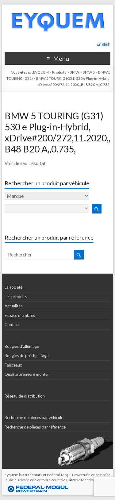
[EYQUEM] (57, 7)
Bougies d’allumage (22, 346)
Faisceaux (13, 365)
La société (13, 287)
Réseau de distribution (25, 396)
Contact (12, 324)
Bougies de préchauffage (26, 355)
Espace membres (20, 315)
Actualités (13, 305)
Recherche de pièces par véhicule (34, 417)
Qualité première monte (26, 374)
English (103, 44)
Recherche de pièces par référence (35, 427)
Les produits (16, 296)
